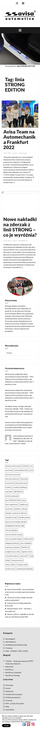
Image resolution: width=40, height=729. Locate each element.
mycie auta (9, 509)
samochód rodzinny (12, 556)
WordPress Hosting (12, 675)
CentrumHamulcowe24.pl (22, 436)
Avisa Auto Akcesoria (12, 479)
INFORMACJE (23, 240)
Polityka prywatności (12, 697)
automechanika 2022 (21, 470)
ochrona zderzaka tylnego (14, 539)
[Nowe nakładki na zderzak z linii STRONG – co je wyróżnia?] (22, 206)
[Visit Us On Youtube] (28, 724)
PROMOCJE (25, 547)
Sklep (7, 706)
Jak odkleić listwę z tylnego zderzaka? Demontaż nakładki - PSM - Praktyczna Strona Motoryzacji (18, 408)
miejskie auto (24, 504)
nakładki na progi (11, 517)
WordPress (9, 669)
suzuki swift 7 (24, 556)
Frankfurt (8, 487)
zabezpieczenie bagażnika (25, 569)
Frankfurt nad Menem (20, 487)
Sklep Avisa (9, 667)
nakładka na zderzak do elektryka (16, 513)
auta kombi (9, 470)
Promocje (9, 648)
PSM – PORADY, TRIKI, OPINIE (17, 651)
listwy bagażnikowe (12, 504)
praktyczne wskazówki (13, 547)
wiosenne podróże (17, 560)
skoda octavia (10, 422)
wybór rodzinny (10, 564)
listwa (24, 500)
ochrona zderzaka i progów (14, 534)
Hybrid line (9, 492)
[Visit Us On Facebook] (24, 724)
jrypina (15, 153)
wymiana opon (10, 569)
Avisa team (24, 479)
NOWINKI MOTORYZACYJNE (15, 526)
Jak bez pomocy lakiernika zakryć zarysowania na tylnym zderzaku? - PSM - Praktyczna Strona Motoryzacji (19, 376)
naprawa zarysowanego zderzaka (16, 522)
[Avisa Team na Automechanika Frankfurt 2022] (22, 116)
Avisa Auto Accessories (13, 474)
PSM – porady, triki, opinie (14, 703)
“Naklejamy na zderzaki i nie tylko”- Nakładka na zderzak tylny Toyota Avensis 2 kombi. (18, 441)
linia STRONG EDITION (13, 500)
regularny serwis (27, 552)
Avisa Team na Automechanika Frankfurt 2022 (19, 139)
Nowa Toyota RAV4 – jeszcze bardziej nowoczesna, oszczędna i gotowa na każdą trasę (20, 591)
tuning (7, 560)
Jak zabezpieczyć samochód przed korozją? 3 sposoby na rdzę (19, 381)
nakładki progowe (24, 517)
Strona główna (10, 66)
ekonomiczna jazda (21, 483)
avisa (31, 470)
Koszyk (8, 688)
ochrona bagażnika (11, 530)
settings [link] (28, 721)
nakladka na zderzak (20, 509)
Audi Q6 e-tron (28, 466)
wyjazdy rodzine (22, 564)
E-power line (9, 483)
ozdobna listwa (28, 539)
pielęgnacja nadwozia (12, 543)
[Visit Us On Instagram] (33, 724)
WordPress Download (13, 672)
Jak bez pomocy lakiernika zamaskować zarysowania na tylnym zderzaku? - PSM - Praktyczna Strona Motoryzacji (19, 392)
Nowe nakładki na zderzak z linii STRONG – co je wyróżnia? (20, 227)
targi (31, 556)
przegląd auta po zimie (13, 552)
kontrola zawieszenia (12, 496)
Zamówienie (9, 710)
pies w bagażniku (26, 543)
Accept (6, 725)
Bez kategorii (23, 153)
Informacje (9, 685)
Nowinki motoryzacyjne (13, 694)
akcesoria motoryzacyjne (13, 466)
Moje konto (9, 691)
